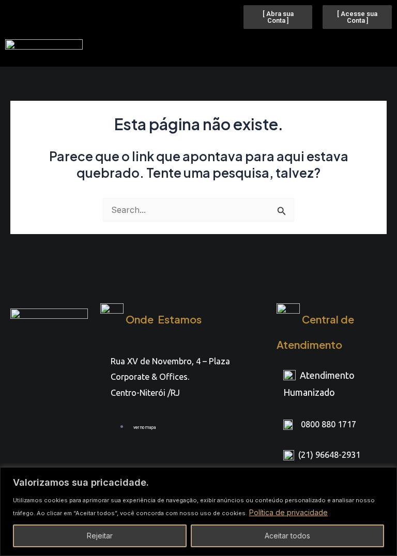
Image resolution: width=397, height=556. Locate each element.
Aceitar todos (287, 535)
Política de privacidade (288, 512)
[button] (225, 47)
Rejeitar (100, 535)
